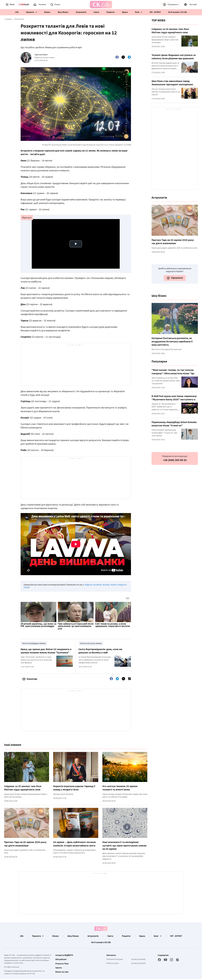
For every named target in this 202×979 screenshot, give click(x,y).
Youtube (105, 584)
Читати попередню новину (34, 643)
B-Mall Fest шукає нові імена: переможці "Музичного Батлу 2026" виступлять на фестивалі (174, 399)
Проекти (30, 12)
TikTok (26, 587)
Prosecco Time (62, 963)
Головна (8, 19)
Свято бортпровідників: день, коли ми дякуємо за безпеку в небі (100, 651)
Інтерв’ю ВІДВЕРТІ (64, 955)
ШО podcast (61, 959)
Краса (125, 12)
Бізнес (47, 12)
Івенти (58, 967)
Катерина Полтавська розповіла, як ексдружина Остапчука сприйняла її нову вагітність (172, 342)
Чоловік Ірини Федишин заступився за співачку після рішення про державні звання (174, 58)
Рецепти (110, 12)
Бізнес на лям (61, 972)
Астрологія (81, 12)
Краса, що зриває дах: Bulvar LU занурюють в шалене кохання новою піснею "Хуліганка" (46, 651)
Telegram (88, 584)
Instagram (121, 584)
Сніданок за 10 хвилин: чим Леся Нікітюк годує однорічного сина (22, 788)
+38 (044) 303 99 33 (175, 460)
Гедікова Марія (41, 54)
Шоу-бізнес (63, 12)
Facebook (97, 584)
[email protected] (138, 959)
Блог (137, 12)
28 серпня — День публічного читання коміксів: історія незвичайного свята (74, 843)
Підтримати (173, 4)
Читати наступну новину (91, 643)
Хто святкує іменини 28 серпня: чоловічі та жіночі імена (120, 788)
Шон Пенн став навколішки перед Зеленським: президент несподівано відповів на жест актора (172, 84)
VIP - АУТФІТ (155, 12)
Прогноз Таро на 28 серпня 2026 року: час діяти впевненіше (25, 843)
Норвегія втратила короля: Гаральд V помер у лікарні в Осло (74, 788)
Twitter (113, 584)
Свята (96, 12)
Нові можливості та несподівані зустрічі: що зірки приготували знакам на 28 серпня (124, 845)
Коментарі (32, 678)
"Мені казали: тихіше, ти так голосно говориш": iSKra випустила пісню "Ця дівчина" (173, 373)
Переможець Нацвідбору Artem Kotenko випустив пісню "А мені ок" (174, 424)
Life (17, 12)
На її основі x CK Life (177, 12)
